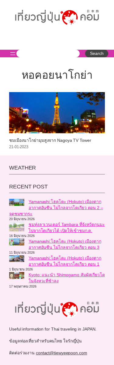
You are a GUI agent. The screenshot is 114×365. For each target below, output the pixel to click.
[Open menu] (12, 53)
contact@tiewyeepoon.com (61, 352)
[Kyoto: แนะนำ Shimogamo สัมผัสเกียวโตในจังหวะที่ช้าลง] (16, 276)
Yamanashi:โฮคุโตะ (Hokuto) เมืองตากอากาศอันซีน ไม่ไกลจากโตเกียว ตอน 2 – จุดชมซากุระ (56, 207)
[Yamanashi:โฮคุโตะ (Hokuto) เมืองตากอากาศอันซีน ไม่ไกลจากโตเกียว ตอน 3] (16, 242)
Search (96, 53)
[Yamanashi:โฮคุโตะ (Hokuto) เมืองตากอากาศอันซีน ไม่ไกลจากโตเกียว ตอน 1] (16, 259)
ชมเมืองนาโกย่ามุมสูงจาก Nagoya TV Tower (50, 140)
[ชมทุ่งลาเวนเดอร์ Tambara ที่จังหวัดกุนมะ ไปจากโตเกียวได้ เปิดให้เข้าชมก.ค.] (16, 227)
